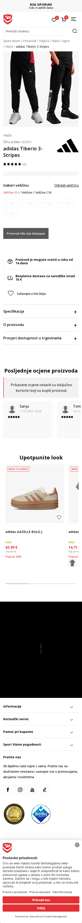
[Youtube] (32, 789)
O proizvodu (13, 324)
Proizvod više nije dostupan (26, 233)
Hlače (9, 46)
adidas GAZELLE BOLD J (23, 531)
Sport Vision (11, 41)
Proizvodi (29, 41)
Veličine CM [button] (43, 192)
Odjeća (44, 41)
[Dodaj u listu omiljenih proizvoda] (59, 517)
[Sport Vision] (7, 19)
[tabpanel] (41, 89)
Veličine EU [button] (11, 192)
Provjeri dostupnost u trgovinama (32, 338)
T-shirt (73, 527)
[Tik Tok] (44, 789)
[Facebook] (7, 789)
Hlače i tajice (61, 41)
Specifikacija (13, 311)
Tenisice (11, 527)
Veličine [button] (27, 192)
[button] (41, 31)
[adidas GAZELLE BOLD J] (34, 493)
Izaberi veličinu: (16, 185)
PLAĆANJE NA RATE (46, 4)
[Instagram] (20, 789)
